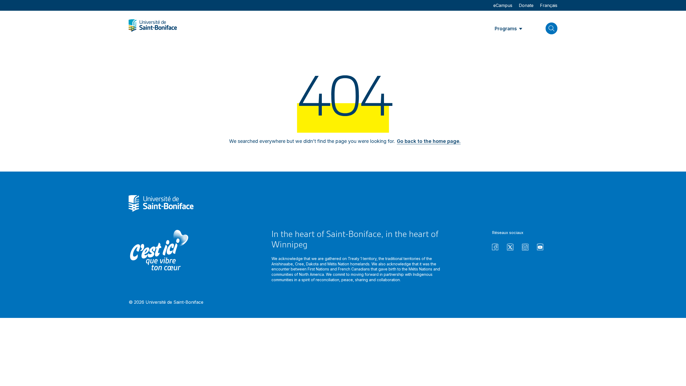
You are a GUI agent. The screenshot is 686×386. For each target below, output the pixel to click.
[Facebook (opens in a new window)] (495, 248)
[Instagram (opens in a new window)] (525, 248)
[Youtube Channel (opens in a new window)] (540, 248)
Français (548, 5)
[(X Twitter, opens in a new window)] (510, 248)
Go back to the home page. (429, 141)
